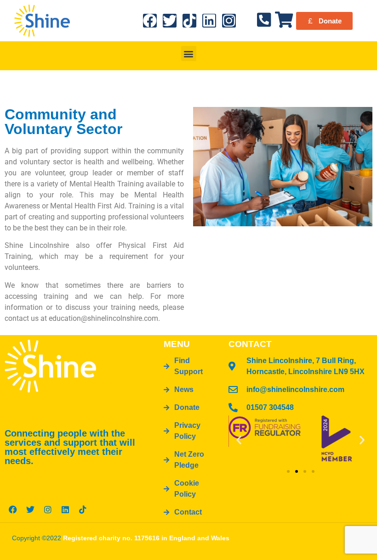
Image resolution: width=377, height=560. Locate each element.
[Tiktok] (189, 21)
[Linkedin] (209, 21)
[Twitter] (170, 21)
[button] (188, 53)
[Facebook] (150, 21)
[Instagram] (229, 21)
